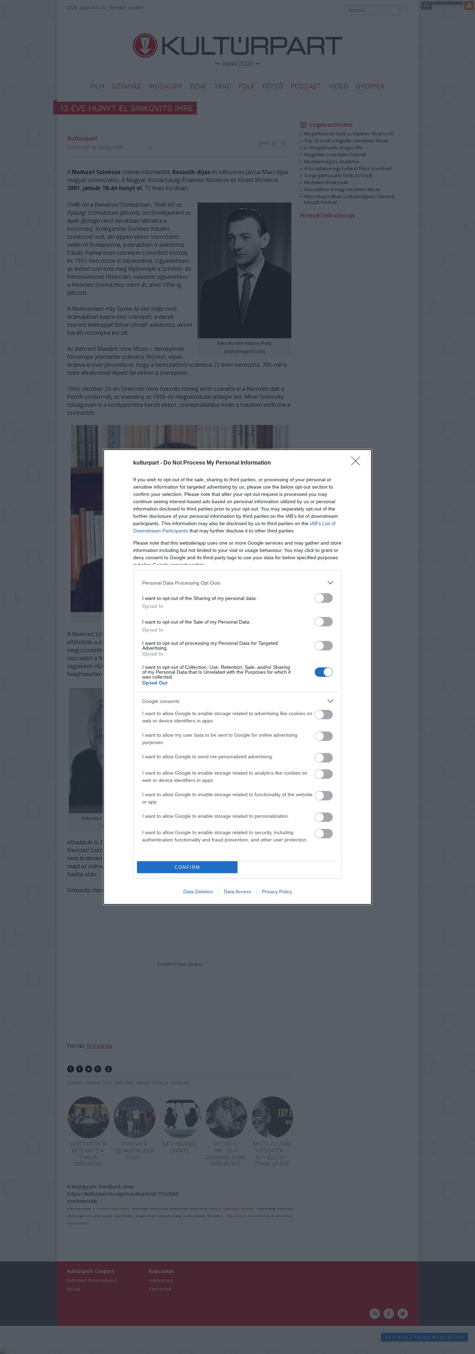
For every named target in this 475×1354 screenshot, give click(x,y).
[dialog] (237, 677)
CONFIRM (187, 867)
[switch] (324, 598)
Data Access (237, 891)
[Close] (357, 463)
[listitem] (237, 582)
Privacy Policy (277, 891)
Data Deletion (198, 891)
